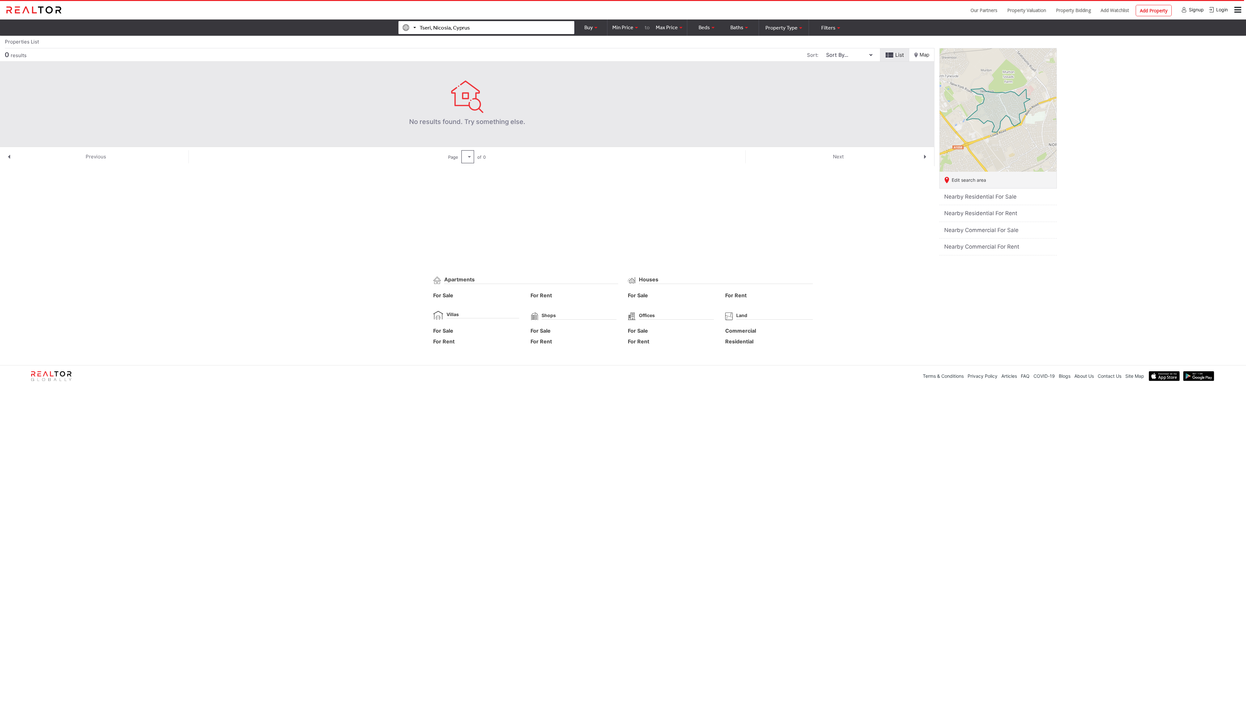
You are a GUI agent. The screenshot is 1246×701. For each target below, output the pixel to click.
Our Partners (984, 10)
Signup (1196, 9)
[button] (784, 27)
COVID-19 (1044, 376)
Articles (1009, 376)
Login (1222, 9)
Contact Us (1109, 376)
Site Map (1134, 376)
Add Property (1153, 10)
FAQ (1025, 376)
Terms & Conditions (943, 376)
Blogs (1064, 376)
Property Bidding (1073, 10)
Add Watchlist (1115, 10)
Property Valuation (1026, 10)
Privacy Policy (982, 376)
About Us (1084, 376)
